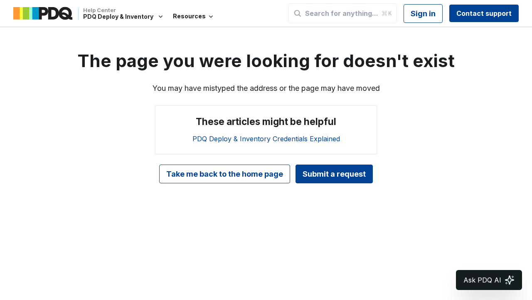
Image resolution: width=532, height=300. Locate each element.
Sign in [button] (423, 13)
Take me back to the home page (224, 174)
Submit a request (334, 174)
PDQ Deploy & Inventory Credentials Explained (266, 139)
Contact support (484, 13)
